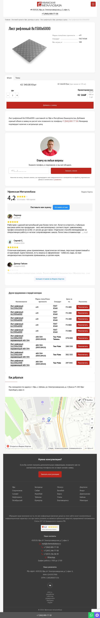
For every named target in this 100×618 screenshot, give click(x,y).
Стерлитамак (17, 490)
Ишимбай (38, 494)
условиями (57, 179)
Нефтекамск (17, 497)
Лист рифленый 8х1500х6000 (16, 331)
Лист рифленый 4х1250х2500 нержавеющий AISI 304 (20, 362)
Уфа (13, 487)
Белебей (60, 490)
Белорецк (38, 487)
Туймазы (38, 497)
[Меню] (93, 4)
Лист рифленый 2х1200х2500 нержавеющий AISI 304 (20, 338)
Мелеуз (60, 487)
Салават (15, 494)
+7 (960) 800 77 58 (70, 121)
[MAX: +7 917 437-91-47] (97, 615)
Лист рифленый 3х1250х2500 (16, 307)
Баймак (82, 497)
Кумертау (38, 500)
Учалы (59, 497)
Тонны (17, 78)
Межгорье (84, 500)
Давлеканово (85, 494)
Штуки (9, 78)
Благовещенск (63, 500)
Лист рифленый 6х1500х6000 (16, 325)
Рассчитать (83, 307)
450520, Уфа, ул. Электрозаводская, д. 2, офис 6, (51, 10)
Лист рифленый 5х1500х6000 (16, 319)
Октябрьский (17, 500)
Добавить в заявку (50, 105)
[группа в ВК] (50, 585)
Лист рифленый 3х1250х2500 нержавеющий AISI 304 (20, 354)
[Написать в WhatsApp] (91, 615)
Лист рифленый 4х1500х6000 (16, 313)
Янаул (82, 490)
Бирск (59, 494)
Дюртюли (83, 487)
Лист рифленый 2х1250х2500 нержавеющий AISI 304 (20, 346)
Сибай (37, 490)
